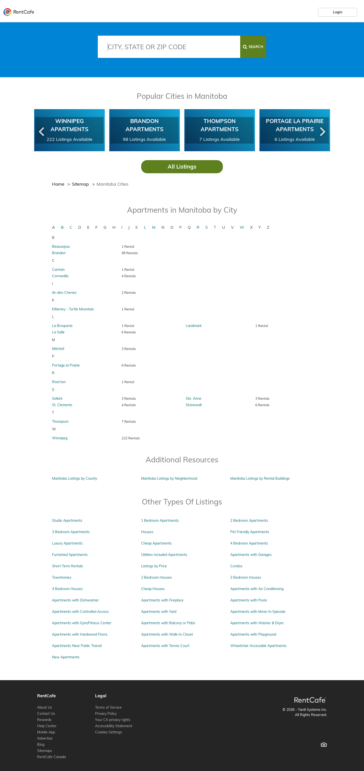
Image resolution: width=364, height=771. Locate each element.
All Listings (182, 166)
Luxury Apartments (67, 543)
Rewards (44, 720)
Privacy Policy (106, 713)
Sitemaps (44, 750)
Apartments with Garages (251, 554)
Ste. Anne (193, 398)
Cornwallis (60, 276)
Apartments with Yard (158, 611)
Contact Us (46, 713)
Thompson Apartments (219, 125)
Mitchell (58, 349)
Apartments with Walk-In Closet (167, 634)
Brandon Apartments (144, 125)
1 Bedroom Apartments (160, 520)
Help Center (46, 726)
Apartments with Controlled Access (80, 611)
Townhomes (61, 577)
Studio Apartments (67, 520)
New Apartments (65, 657)
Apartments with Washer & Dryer (257, 623)
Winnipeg (59, 438)
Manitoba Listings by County (74, 478)
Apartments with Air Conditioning (257, 589)
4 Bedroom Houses (67, 589)
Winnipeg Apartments (69, 125)
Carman (58, 269)
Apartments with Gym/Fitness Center (81, 623)
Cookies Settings (108, 732)
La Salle (58, 332)
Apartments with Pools (248, 600)
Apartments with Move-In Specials (258, 611)
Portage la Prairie (66, 365)
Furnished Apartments (70, 554)
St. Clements (62, 405)
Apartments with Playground (253, 634)
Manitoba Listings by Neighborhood (169, 478)
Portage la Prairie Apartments (294, 125)
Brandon (59, 253)
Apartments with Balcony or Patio (168, 623)
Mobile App (46, 732)
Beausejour (61, 246)
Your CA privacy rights (112, 720)
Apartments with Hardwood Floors (79, 634)
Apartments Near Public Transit (77, 646)
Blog (40, 744)
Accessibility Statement (113, 726)
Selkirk (57, 398)
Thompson (60, 421)
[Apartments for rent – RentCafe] (17, 11)
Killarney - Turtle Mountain (73, 309)
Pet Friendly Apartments (249, 532)
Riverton (59, 382)
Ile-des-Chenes (64, 292)
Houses (147, 532)
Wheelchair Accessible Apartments (258, 646)
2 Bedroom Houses (156, 577)
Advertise (44, 738)
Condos (236, 566)
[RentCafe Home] (310, 700)
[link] (337, 12)
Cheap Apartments (156, 543)
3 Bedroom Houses (245, 577)
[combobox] (169, 47)
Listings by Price (154, 566)
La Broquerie (62, 325)
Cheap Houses (153, 589)
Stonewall (194, 405)
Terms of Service (108, 707)
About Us (44, 707)
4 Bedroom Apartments (249, 543)
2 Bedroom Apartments (249, 520)
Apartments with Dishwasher (75, 600)
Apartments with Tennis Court (165, 646)
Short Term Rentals (67, 566)
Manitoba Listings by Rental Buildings (260, 478)
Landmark (194, 325)
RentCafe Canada (51, 757)
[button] (41, 130)
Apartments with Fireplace (162, 600)
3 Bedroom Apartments (71, 532)
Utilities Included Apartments (164, 554)
